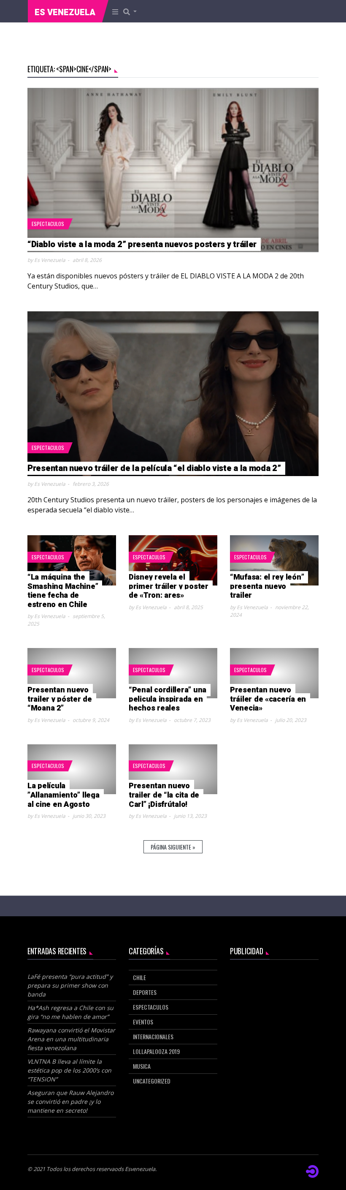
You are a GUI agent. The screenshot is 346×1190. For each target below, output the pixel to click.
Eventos (143, 1021)
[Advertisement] (274, 1012)
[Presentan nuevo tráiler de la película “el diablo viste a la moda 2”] (173, 393)
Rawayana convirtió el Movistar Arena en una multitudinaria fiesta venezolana (71, 1039)
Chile (139, 977)
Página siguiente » (173, 846)
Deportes (145, 992)
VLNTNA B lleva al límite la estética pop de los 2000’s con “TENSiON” (69, 1070)
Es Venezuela (65, 12)
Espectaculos (48, 223)
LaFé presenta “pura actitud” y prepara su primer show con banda (70, 985)
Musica (142, 1066)
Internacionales (153, 1036)
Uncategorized (151, 1080)
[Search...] (132, 11)
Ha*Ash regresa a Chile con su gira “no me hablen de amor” (70, 1012)
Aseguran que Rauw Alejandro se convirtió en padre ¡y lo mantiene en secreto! (70, 1101)
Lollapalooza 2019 (156, 1051)
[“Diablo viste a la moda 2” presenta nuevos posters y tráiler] (173, 170)
